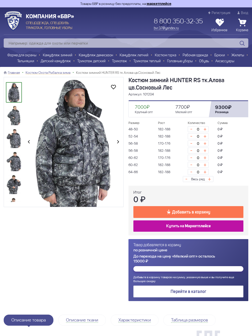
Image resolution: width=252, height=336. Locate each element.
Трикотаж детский (91, 61)
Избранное (219, 26)
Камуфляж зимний (57, 55)
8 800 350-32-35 (178, 22)
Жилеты (237, 55)
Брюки (219, 55)
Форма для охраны (21, 55)
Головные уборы (180, 61)
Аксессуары (224, 61)
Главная (14, 73)
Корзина (242, 26)
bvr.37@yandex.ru (166, 28)
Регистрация (221, 13)
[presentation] (29, 142)
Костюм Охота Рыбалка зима (48, 73)
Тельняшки (25, 61)
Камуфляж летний (134, 55)
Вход (244, 13)
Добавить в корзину (191, 212)
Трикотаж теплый (147, 61)
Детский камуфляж (56, 61)
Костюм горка (165, 55)
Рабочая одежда (195, 55)
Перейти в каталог (188, 292)
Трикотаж (119, 61)
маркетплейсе (159, 4)
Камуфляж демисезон (96, 55)
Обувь (204, 61)
